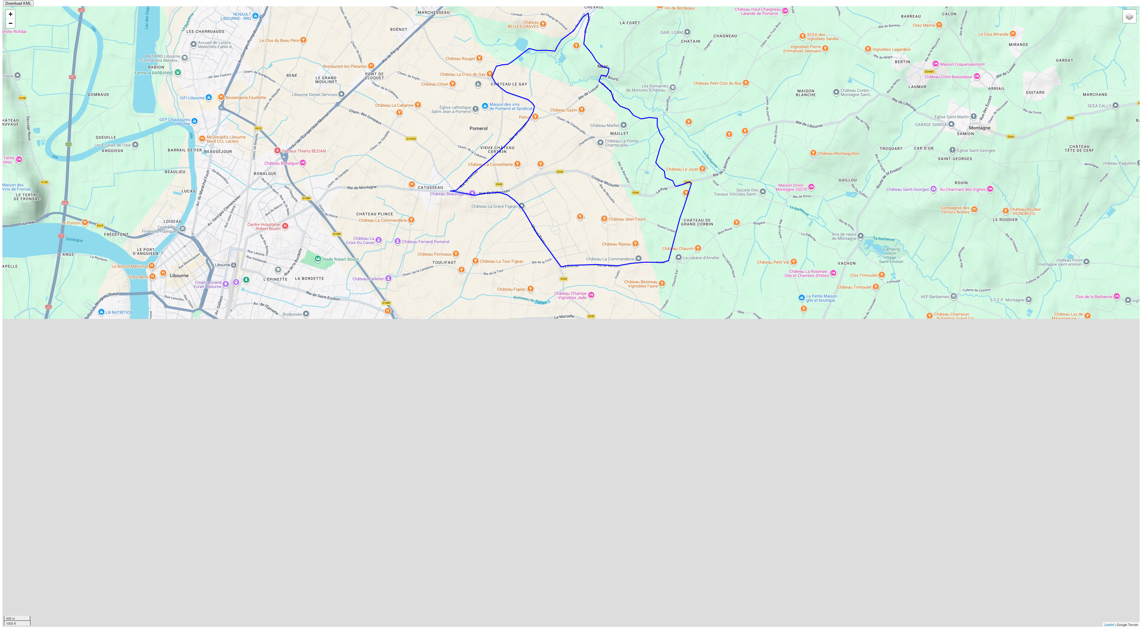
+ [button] (10, 14)
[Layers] (1129, 16)
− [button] (10, 23)
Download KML (18, 3)
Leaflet (1109, 624)
